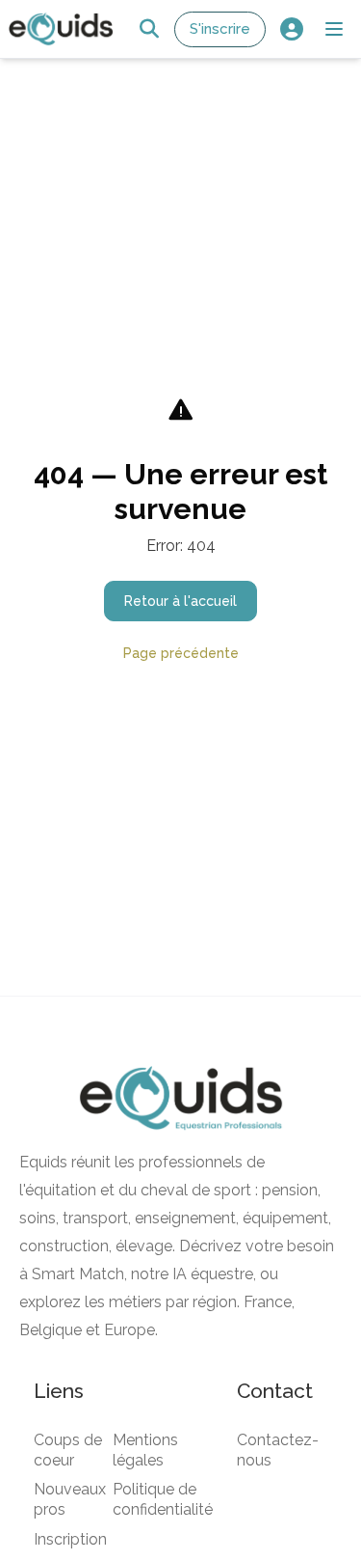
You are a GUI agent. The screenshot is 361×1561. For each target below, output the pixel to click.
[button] (334, 29)
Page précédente (181, 653)
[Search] (149, 29)
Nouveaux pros (70, 1499)
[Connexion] (291, 29)
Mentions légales (145, 1450)
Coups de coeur (68, 1450)
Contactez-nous (278, 1450)
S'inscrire (220, 29)
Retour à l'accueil (180, 601)
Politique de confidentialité (163, 1499)
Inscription (70, 1539)
